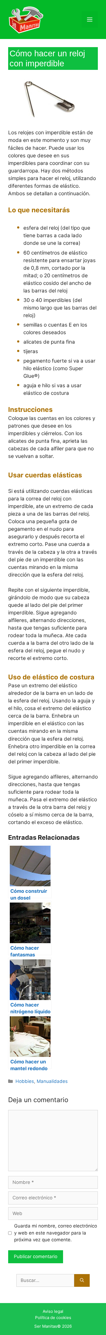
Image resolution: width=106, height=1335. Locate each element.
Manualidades (52, 1081)
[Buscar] (82, 1280)
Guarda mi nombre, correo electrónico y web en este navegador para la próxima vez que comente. (55, 1232)
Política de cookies (53, 1317)
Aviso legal (53, 1311)
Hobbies (24, 1081)
